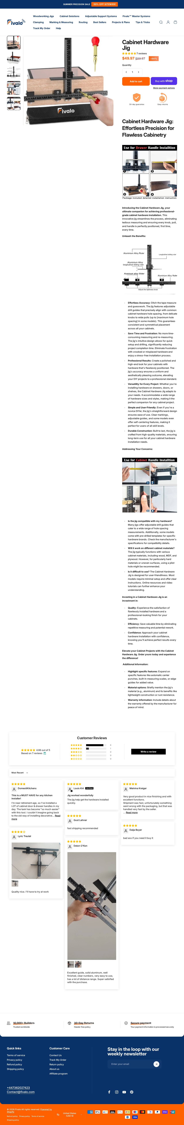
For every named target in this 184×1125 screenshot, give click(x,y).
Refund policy (14, 1064)
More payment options (164, 88)
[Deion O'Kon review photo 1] (91, 906)
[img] (18, 784)
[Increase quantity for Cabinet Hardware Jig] (139, 72)
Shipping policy (15, 1069)
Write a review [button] (148, 751)
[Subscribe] (156, 1064)
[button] (129, 53)
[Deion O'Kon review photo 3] (78, 964)
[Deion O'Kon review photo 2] (70, 964)
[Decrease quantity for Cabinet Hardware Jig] (125, 72)
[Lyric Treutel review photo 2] (15, 883)
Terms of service (16, 1055)
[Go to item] (14, 42)
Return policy (56, 1064)
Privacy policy (14, 1059)
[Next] (106, 85)
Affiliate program (58, 1073)
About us (54, 1069)
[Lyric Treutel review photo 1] (36, 860)
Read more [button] (132, 812)
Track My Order (57, 1059)
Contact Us (55, 1055)
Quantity (126, 65)
